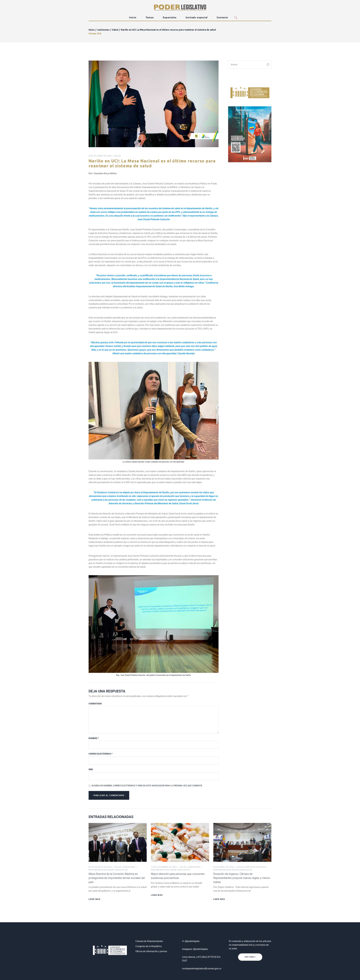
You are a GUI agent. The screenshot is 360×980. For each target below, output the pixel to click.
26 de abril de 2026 (223, 867)
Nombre (94, 738)
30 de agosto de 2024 (100, 867)
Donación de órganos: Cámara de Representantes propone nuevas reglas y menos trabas (241, 878)
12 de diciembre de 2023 (164, 867)
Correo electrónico (101, 754)
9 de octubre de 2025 (100, 156)
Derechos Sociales (255, 867)
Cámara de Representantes (149, 941)
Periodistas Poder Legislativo (108, 870)
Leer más (94, 899)
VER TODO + (250, 957)
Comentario (95, 703)
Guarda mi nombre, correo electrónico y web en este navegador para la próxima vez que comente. (147, 786)
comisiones (103, 29)
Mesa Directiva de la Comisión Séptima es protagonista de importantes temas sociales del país (117, 878)
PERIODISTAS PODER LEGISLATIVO (232, 870)
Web (91, 769)
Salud (115, 29)
